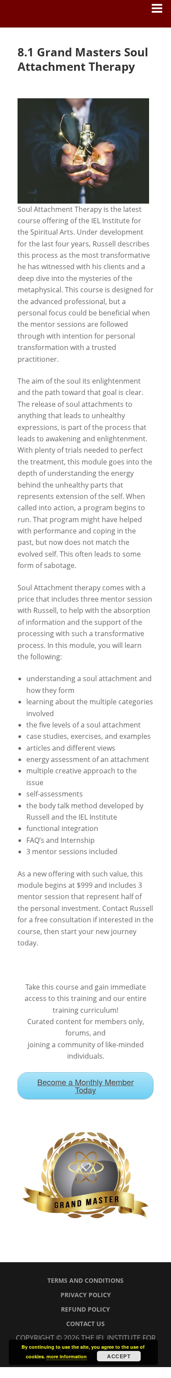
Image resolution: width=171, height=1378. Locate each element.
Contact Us (85, 1323)
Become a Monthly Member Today (85, 1085)
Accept (118, 1356)
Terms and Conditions (85, 1280)
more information (66, 1356)
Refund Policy (85, 1309)
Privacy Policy (86, 1295)
